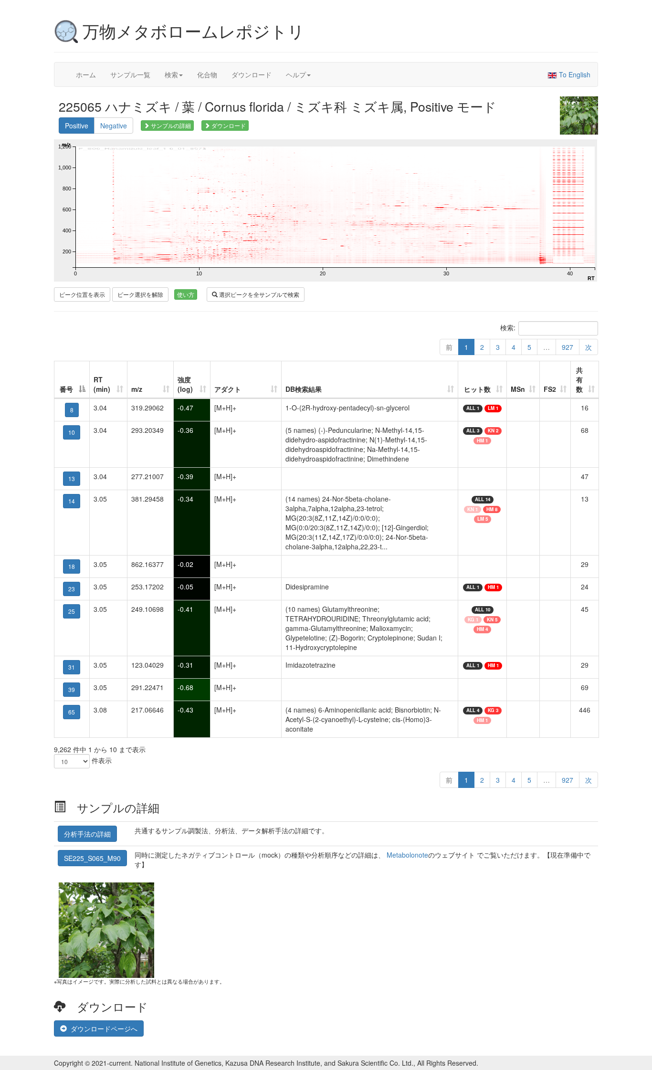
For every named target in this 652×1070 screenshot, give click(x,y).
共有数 (579, 379)
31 (71, 667)
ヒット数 (477, 389)
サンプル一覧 (130, 74)
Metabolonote (407, 855)
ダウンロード (251, 74)
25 (71, 611)
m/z (136, 389)
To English (573, 74)
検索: (507, 327)
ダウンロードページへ (102, 1028)
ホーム (86, 74)
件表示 (101, 760)
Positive (76, 125)
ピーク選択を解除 (140, 294)
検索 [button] (171, 74)
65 (71, 712)
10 (71, 432)
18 (71, 566)
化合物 (207, 74)
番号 (66, 389)
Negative (113, 125)
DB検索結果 (303, 389)
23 (71, 589)
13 (71, 478)
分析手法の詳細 (87, 834)
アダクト (227, 389)
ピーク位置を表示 (82, 294)
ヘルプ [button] (296, 74)
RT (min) (102, 384)
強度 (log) (185, 384)
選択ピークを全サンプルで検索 (258, 294)
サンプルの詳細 (170, 125)
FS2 (550, 389)
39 (71, 689)
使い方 (185, 294)
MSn (518, 389)
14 (71, 501)
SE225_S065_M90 (92, 858)
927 (567, 347)
